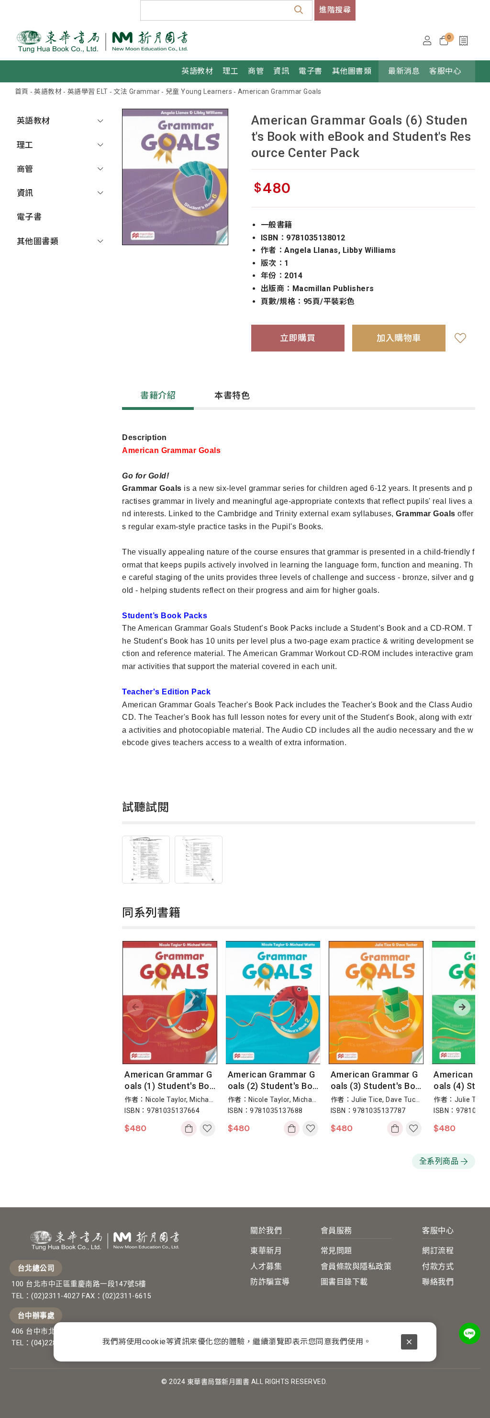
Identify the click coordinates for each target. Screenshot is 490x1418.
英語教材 (48, 91)
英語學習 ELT (87, 91)
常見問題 (336, 1250)
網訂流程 (438, 1250)
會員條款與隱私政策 (356, 1266)
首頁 (22, 91)
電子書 (29, 217)
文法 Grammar (136, 91)
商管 (25, 169)
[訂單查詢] (466, 40)
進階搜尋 (335, 9)
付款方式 (438, 1266)
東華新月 (266, 1250)
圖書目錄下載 (344, 1281)
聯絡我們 (438, 1281)
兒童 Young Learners (199, 91)
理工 (25, 145)
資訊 (25, 193)
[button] (462, 1007)
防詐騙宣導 (270, 1281)
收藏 (460, 338)
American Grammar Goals (280, 91)
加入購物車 (190, 1128)
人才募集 (266, 1266)
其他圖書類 (38, 241)
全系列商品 (439, 1161)
